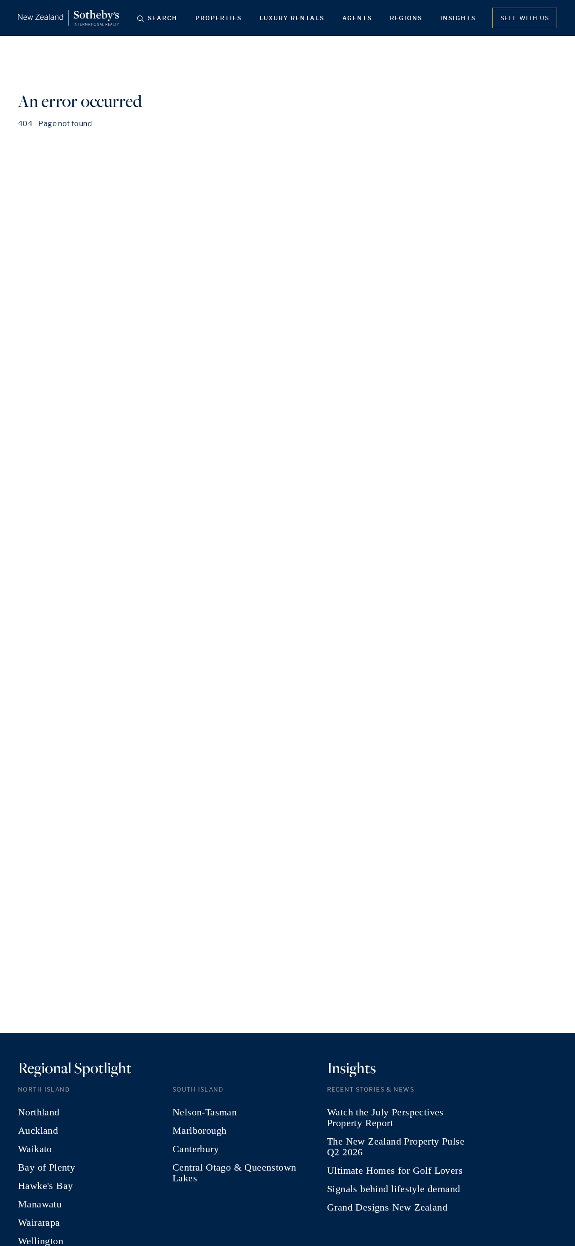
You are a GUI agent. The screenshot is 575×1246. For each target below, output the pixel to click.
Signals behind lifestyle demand (393, 1189)
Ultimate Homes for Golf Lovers (395, 1170)
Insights (458, 18)
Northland (39, 1112)
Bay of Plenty (46, 1167)
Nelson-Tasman (204, 1112)
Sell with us (524, 18)
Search (162, 18)
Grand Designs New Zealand (387, 1207)
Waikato (35, 1149)
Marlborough (199, 1130)
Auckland (38, 1130)
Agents (357, 18)
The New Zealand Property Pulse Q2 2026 (395, 1147)
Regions (406, 18)
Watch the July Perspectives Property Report (385, 1117)
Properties (218, 18)
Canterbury (195, 1149)
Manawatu (40, 1204)
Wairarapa (39, 1222)
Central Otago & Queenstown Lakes (234, 1173)
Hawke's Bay (45, 1185)
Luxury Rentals (292, 18)
